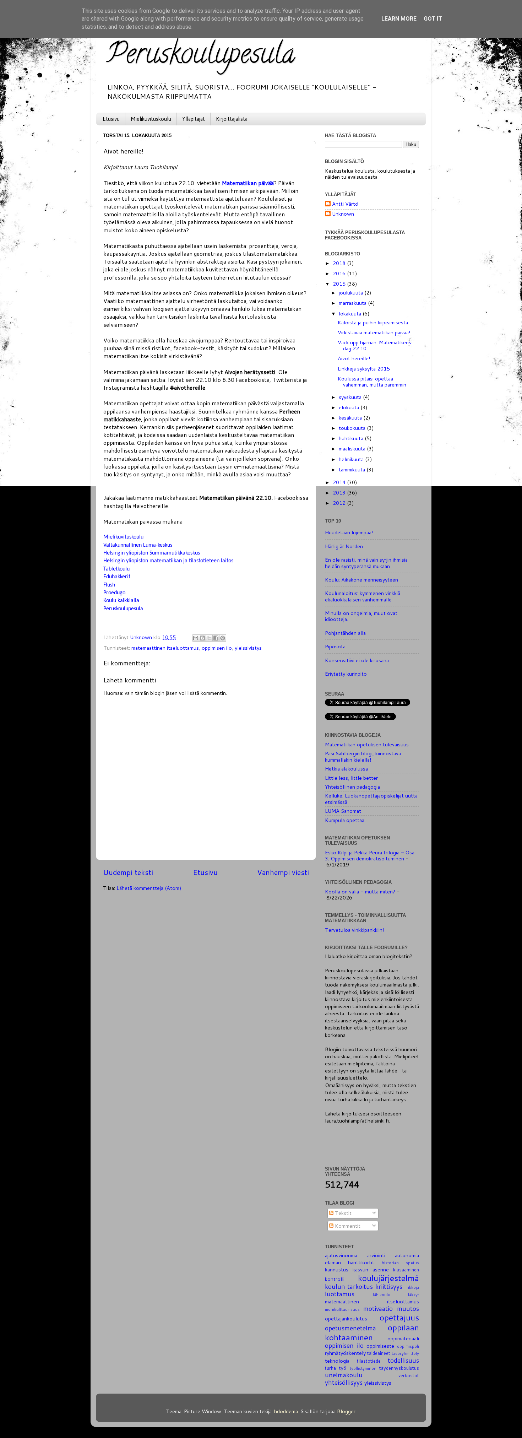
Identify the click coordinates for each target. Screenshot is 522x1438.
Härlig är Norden (344, 546)
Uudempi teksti (128, 872)
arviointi (376, 1255)
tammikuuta (352, 469)
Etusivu (111, 119)
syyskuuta (351, 397)
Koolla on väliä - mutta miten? (360, 891)
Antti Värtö (345, 204)
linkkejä (411, 1287)
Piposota (335, 646)
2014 (340, 482)
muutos (408, 1308)
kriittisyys (388, 1286)
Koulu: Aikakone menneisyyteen (361, 579)
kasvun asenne (371, 1269)
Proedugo (114, 593)
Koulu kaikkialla (121, 601)
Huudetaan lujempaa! (349, 532)
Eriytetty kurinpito (346, 673)
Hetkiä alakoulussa (346, 768)
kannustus (336, 1269)
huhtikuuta (352, 438)
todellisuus (403, 1360)
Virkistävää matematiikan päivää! (374, 332)
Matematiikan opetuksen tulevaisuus (367, 744)
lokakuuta (351, 313)
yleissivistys (248, 648)
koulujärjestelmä (388, 1277)
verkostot (408, 1375)
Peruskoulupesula (201, 56)
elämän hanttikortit (349, 1262)
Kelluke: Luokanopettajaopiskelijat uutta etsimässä (371, 798)
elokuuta (349, 407)
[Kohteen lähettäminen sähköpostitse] (195, 638)
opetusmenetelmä (350, 1328)
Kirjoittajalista (232, 119)
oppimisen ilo (217, 648)
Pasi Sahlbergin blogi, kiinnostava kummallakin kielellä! (363, 756)
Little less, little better (351, 778)
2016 (340, 273)
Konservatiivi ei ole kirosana (357, 660)
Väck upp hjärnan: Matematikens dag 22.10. (374, 345)
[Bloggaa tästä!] (202, 638)
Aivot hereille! (354, 358)
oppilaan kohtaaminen (372, 1332)
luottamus (339, 1294)
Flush (109, 585)
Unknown (343, 214)
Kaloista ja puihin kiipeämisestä (373, 322)
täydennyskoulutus (399, 1368)
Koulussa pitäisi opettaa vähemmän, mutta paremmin (372, 381)
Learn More (399, 18)
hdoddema (286, 1411)
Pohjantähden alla (345, 633)
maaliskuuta (353, 448)
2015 (340, 283)
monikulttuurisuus (342, 1309)
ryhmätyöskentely (345, 1353)
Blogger (346, 1411)
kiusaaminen (406, 1269)
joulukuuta (351, 292)
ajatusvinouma (341, 1255)
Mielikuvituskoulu (151, 119)
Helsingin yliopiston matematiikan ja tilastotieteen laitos (168, 561)
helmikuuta (352, 459)
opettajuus (399, 1317)
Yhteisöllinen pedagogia (352, 786)
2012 (340, 503)
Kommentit (346, 1225)
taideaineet (378, 1353)
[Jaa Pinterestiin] (222, 638)
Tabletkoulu (116, 569)
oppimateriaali (403, 1338)
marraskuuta (353, 303)
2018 (340, 263)
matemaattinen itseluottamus (165, 648)
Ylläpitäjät (193, 119)
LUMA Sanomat (343, 811)
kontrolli (334, 1279)
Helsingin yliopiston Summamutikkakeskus (151, 553)
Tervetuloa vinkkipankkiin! (354, 930)
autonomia (407, 1255)
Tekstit (342, 1213)
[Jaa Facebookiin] (215, 638)
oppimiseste (380, 1346)
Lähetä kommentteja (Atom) (148, 888)
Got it (433, 18)
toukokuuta (353, 428)
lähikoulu (381, 1295)
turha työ (335, 1368)
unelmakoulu (344, 1375)
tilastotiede (369, 1361)
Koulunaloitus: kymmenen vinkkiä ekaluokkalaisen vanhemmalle (362, 596)
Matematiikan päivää (248, 183)
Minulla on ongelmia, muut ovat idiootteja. (361, 616)
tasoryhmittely (405, 1353)
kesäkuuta (351, 417)
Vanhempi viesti (283, 872)
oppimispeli (408, 1346)
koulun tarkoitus (349, 1286)
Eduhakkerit (116, 577)
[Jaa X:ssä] (209, 638)
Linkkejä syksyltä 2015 (364, 368)
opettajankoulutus (346, 1318)
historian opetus (400, 1263)
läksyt (413, 1295)
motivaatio (378, 1308)
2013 (340, 492)
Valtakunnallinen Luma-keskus (137, 545)
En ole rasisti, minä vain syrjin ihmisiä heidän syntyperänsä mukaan (366, 562)
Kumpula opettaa (344, 820)
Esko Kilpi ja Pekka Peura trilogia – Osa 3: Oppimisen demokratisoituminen (369, 855)
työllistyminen (363, 1368)
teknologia (337, 1360)
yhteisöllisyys (344, 1382)
